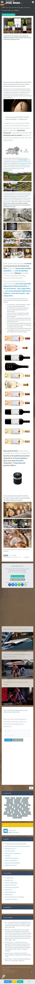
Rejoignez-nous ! (6, 969)
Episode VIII (10, 803)
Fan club (25, 803)
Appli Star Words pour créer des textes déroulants (17, 846)
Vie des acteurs (17, 817)
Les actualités (10, 710)
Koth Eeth (7, 929)
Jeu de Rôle (14, 805)
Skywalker (18, 198)
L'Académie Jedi (9, 880)
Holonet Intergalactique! (11, 882)
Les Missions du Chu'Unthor (12, 887)
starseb (26, 710)
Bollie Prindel (8, 959)
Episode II (26, 798)
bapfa (13, 712)
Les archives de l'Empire (11, 899)
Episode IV (17, 799)
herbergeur (8, 855)
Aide (14, 981)
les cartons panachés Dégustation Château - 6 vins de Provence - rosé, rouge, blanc (17, 293)
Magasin (9, 807)
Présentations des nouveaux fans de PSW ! (15, 844)
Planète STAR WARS (13, 2)
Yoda (12, 924)
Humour (7, 805)
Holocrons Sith (8, 894)
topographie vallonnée (25, 163)
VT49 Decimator (9, 942)
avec (13, 271)
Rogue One (14, 810)
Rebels (8, 810)
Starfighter (7, 814)
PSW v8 (3, 967)
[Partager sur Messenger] (12, 584)
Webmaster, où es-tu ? (10, 848)
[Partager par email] (25, 584)
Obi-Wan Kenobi (9, 808)
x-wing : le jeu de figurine (11, 860)
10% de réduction (21, 271)
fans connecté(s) (14, 831)
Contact (29, 967)
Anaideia (17, 712)
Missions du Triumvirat (10, 885)
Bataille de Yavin (27, 922)
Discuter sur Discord (18, 576)
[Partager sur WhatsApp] (19, 584)
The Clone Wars (26, 814)
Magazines (16, 807)
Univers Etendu (23, 815)
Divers (13, 798)
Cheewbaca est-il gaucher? (11, 858)
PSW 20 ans (26, 808)
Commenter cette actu (19, 579)
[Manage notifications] (31, 971)
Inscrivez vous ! (18, 740)
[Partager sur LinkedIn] (22, 584)
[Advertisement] (17, 60)
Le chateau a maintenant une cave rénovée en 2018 (16, 193)
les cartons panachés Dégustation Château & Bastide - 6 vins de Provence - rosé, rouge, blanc (17, 285)
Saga (6, 812)
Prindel (18, 959)
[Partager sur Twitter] (16, 584)
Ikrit (6, 922)
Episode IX (25, 799)
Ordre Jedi (27, 938)
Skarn (21, 710)
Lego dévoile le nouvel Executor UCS (16, 629)
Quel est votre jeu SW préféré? (12, 863)
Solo (22, 812)
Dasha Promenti (9, 953)
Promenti (20, 953)
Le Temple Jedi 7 (9, 878)
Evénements (18, 803)
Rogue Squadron (24, 810)
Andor (7, 798)
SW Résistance (16, 814)
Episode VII (24, 801)
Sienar (28, 944)
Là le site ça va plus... (10, 851)
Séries (10, 812)
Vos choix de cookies (21, 967)
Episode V (9, 801)
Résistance (7, 960)
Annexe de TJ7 (8, 890)
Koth (15, 929)
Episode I (19, 798)
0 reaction (26, 557)
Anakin (13, 936)
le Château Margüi (22, 160)
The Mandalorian (12, 815)
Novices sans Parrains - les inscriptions (14, 897)
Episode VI (17, 801)
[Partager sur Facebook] (9, 584)
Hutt (6, 933)
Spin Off (28, 812)
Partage (7, 981)
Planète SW (18, 808)
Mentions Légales (10, 967)
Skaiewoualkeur (7, 712)
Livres (28, 805)
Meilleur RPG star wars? (11, 865)
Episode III (10, 799)
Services (17, 812)
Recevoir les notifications (8, 14)
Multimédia (24, 807)
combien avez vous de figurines (13, 853)
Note (19, 981)
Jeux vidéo (22, 805)
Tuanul (22, 955)
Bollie (14, 959)
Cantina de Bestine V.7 (10, 892)
